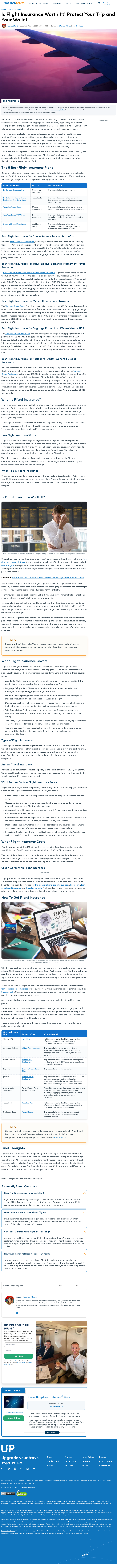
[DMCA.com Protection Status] (8, 1493)
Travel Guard (27, 1112)
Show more (51, 1432)
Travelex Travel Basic (12, 207)
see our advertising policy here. (51, 1526)
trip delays (75, 885)
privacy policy (21, 1362)
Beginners (87, 1462)
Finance (68, 1457)
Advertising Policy (58, 110)
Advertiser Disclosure (106, 3)
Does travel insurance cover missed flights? (25, 1213)
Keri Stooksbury (78, 26)
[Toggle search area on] (99, 3)
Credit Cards (42, 3)
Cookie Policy (73, 1481)
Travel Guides (71, 1462)
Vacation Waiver (28, 1103)
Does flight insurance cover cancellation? (24, 1193)
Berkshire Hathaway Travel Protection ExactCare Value (29, 273)
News (31, 3)
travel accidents (34, 888)
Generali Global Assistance (14, 224)
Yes (60, 1286)
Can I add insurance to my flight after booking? (27, 1232)
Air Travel (68, 1466)
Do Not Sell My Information (25, 1483)
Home (3, 9)
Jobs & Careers (106, 1462)
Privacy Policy (7, 1481)
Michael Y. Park (65, 26)
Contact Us (104, 1466)
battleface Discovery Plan (14, 190)
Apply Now (15, 1418)
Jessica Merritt (13, 26)
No (77, 1286)
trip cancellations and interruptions (52, 885)
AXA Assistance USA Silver (14, 215)
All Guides (19, 1481)
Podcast (103, 1457)
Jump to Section (10, 101)
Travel (68, 3)
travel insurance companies (14, 989)
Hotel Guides (88, 1457)
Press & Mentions (88, 1481)
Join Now (18, 1356)
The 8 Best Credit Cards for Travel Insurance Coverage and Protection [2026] (48, 578)
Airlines (18, 9)
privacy (16, 1361)
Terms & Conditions (34, 1481)
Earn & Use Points (84, 3)
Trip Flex (26, 1039)
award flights (7, 566)
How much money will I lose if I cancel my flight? (27, 1254)
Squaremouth (7, 992)
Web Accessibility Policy (55, 1481)
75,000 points (56, 1407)
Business (57, 3)
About (85, 1466)
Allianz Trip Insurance (31, 1048)
